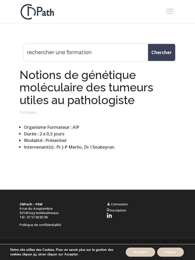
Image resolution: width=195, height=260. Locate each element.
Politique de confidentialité (40, 224)
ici (34, 254)
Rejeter (170, 252)
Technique (28, 112)
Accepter (140, 252)
